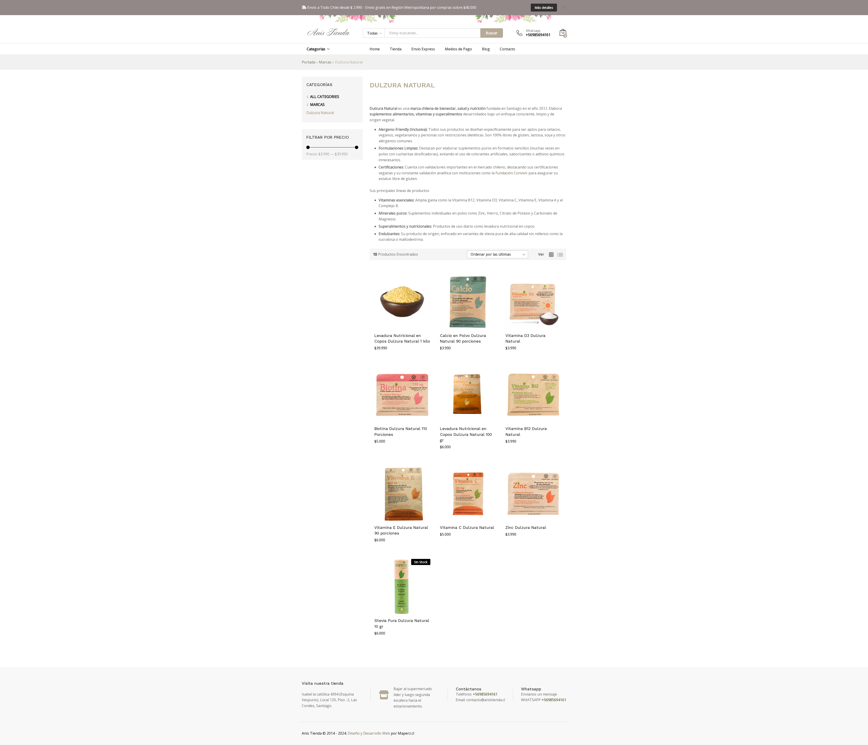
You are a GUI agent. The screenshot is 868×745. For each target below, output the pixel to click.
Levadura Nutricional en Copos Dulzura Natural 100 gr (466, 434)
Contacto (507, 49)
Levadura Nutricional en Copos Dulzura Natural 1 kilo (402, 338)
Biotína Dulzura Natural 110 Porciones (400, 431)
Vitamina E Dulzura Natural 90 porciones (401, 530)
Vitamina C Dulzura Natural (467, 527)
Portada (308, 62)
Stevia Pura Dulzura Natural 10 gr (401, 623)
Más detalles (544, 7)
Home (375, 49)
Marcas (325, 62)
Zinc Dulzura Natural (525, 527)
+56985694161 (485, 694)
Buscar (492, 32)
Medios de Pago (458, 49)
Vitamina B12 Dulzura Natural (526, 431)
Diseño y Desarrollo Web (369, 733)
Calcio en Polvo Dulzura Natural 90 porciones (463, 338)
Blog (486, 49)
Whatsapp (533, 31)
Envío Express (423, 49)
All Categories (324, 96)
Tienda (395, 49)
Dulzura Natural (320, 112)
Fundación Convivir (511, 172)
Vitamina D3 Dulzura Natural (525, 338)
